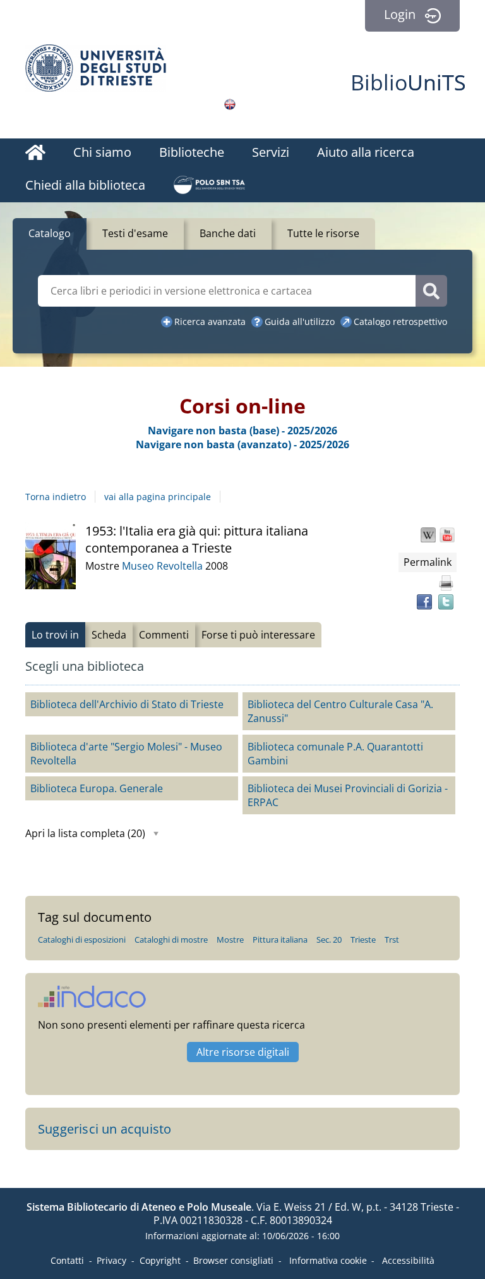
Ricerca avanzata (210, 321)
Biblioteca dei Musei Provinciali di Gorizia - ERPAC (348, 795)
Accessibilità (408, 1260)
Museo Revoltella (163, 566)
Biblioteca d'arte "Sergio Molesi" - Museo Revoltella (126, 754)
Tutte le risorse (323, 233)
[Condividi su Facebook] (424, 601)
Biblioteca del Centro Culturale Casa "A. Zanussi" (340, 711)
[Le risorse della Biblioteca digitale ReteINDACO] (92, 1003)
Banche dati (228, 233)
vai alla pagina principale (157, 497)
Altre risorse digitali (242, 1052)
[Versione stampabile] (445, 583)
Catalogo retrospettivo (400, 321)
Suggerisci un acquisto (104, 1128)
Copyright (160, 1260)
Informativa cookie (328, 1260)
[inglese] (230, 104)
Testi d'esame (135, 233)
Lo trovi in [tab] (55, 635)
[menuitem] (35, 154)
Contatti (67, 1260)
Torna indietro (55, 497)
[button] (428, 534)
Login (400, 14)
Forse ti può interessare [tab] (258, 635)
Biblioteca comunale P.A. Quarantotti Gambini (335, 754)
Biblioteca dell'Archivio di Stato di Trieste (127, 704)
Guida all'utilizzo (300, 321)
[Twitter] (445, 601)
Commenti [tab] (164, 635)
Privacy (111, 1260)
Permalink (428, 562)
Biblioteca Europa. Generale (96, 788)
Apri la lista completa (85, 833)
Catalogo (49, 233)
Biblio (408, 82)
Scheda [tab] (109, 635)
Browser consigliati (233, 1260)
